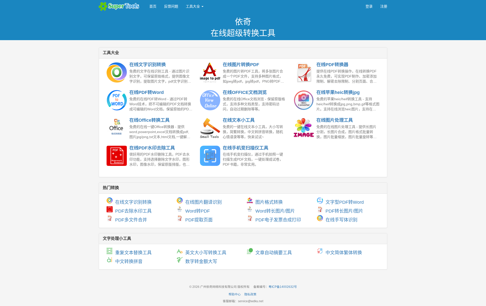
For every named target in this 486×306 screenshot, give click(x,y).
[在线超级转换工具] (120, 6)
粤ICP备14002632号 (283, 287)
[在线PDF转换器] (304, 72)
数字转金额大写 (201, 261)
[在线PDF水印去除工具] (117, 156)
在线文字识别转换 (133, 202)
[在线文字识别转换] (117, 72)
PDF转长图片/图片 (344, 211)
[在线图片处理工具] (304, 128)
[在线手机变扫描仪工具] (210, 156)
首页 (152, 6)
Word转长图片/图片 (275, 211)
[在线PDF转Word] (117, 100)
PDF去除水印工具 (133, 211)
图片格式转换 (269, 202)
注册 (383, 6)
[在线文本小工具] (210, 128)
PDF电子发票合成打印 (278, 219)
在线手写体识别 (341, 219)
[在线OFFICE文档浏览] (210, 100)
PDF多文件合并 (131, 219)
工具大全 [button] (193, 6)
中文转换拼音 (129, 261)
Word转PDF (197, 211)
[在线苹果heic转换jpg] (304, 100)
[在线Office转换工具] (117, 128)
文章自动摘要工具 (273, 252)
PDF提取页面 (199, 219)
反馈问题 (171, 6)
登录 (369, 6)
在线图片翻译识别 (203, 202)
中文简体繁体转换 (344, 252)
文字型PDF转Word (345, 202)
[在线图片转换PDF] (210, 72)
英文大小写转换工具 (205, 252)
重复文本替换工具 (133, 252)
